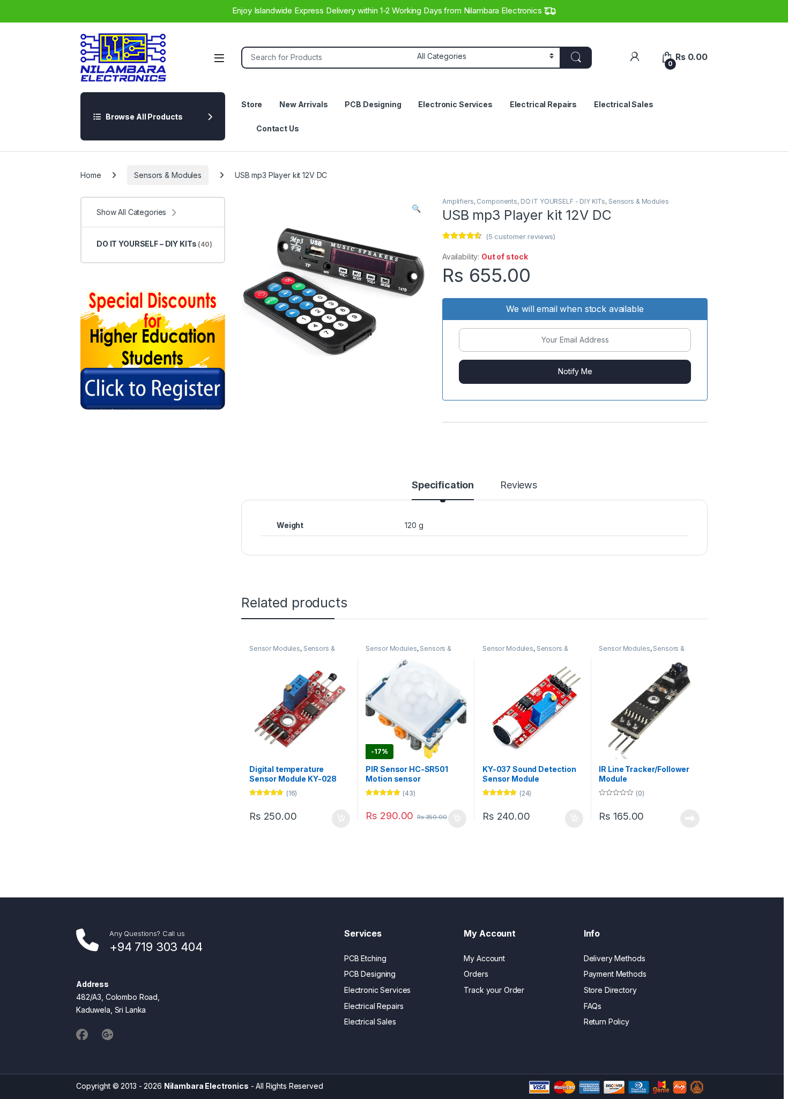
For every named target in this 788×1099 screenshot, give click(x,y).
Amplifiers (458, 201)
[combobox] (326, 58)
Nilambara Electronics (206, 1085)
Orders (476, 973)
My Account (484, 958)
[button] (416, 208)
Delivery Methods (614, 958)
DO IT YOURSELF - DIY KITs (563, 201)
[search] (576, 58)
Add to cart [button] (341, 819)
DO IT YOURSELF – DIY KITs (154, 243)
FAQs (592, 1006)
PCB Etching (365, 958)
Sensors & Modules (168, 175)
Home (90, 175)
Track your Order (494, 989)
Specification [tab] (443, 485)
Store (251, 104)
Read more (690, 819)
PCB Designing (373, 104)
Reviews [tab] (518, 485)
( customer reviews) (520, 236)
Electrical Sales (623, 104)
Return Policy (606, 1021)
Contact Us (277, 128)
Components (497, 201)
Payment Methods (615, 973)
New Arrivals (303, 104)
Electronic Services (455, 104)
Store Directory (610, 989)
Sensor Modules (274, 648)
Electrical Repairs (543, 104)
